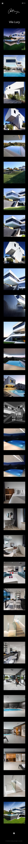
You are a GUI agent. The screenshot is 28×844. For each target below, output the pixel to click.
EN (24, 3)
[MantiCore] (14, 11)
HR (23, 3)
